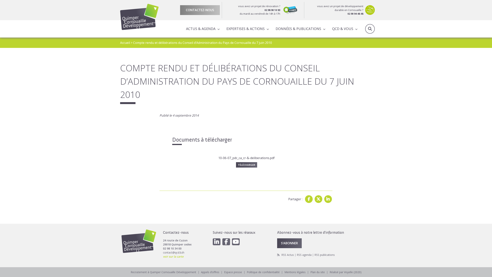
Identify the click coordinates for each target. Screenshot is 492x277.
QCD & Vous (342, 28)
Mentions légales (295, 272)
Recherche (370, 29)
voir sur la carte (173, 256)
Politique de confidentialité (263, 272)
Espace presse (233, 272)
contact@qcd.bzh (173, 252)
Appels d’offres (210, 272)
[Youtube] (236, 241)
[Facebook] (309, 199)
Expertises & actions (245, 28)
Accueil (125, 43)
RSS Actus (287, 255)
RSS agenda (304, 255)
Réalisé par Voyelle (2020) (346, 272)
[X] (318, 199)
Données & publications (298, 28)
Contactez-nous (200, 10)
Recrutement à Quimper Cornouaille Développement (163, 272)
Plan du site (317, 272)
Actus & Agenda (200, 28)
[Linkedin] (328, 199)
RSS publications (324, 255)
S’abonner (289, 243)
